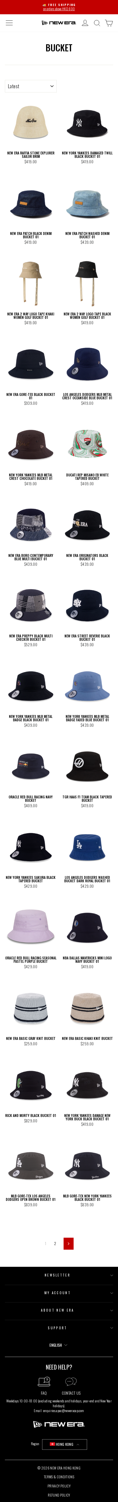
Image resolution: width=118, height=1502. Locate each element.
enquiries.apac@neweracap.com (63, 1410)
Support (57, 1328)
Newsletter (57, 1275)
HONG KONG (64, 1444)
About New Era (57, 1310)
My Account (57, 1292)
